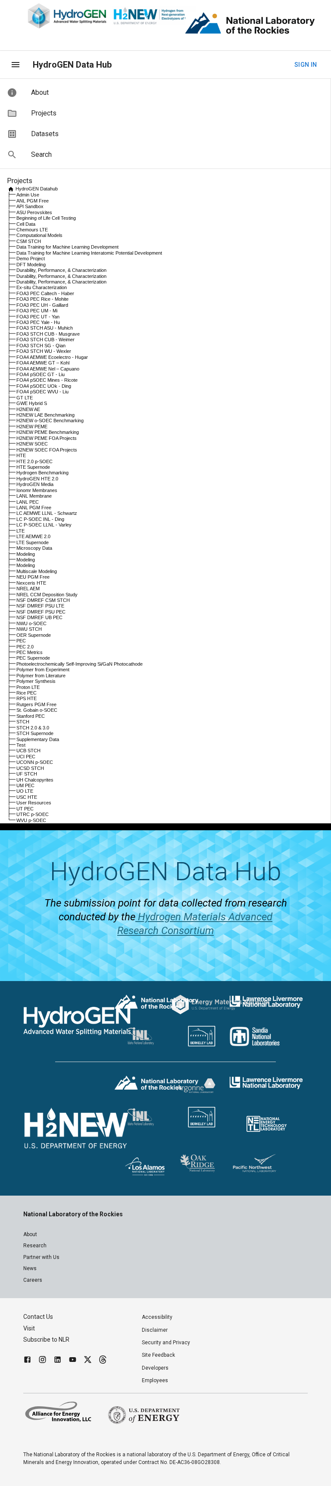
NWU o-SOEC (31, 623)
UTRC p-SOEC (32, 814)
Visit (29, 1328)
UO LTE (24, 791)
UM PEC (25, 785)
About (30, 1234)
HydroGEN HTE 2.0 (37, 478)
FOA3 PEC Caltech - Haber (45, 293)
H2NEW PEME (31, 426)
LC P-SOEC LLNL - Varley (44, 524)
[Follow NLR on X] (88, 1361)
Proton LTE (28, 687)
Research (35, 1246)
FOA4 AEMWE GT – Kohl (42, 362)
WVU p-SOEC (31, 820)
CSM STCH (28, 241)
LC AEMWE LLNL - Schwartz (46, 513)
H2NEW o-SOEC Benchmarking (50, 420)
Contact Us (38, 1316)
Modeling (25, 554)
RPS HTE (26, 698)
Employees (155, 1380)
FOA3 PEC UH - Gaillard (42, 305)
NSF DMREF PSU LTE (40, 605)
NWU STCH (29, 629)
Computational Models (39, 235)
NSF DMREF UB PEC (39, 617)
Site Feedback (158, 1355)
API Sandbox (30, 206)
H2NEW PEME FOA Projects (46, 438)
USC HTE (26, 797)
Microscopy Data (34, 548)
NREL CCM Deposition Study (47, 594)
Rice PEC (26, 692)
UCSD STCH (30, 768)
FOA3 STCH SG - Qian (41, 345)
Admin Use (27, 194)
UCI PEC (25, 756)
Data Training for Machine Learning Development (67, 246)
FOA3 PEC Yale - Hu (38, 322)
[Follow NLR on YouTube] (73, 1361)
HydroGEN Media (34, 484)
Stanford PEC (30, 716)
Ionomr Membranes (36, 490)
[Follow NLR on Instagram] (42, 1361)
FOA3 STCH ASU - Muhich (44, 327)
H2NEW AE (28, 409)
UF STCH (26, 773)
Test (20, 745)
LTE (20, 530)
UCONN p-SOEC (34, 762)
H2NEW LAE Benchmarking (45, 414)
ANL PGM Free (32, 200)
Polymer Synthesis (36, 681)
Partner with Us (41, 1257)
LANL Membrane (34, 495)
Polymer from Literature (41, 675)
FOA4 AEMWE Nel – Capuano (47, 368)
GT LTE (24, 397)
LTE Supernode (32, 542)
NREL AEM (28, 588)
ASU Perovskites (34, 212)
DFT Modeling (31, 264)
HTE (21, 455)
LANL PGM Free (33, 507)
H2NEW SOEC (32, 443)
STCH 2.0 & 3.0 (32, 727)
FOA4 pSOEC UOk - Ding (43, 386)
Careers (32, 1280)
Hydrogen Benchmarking (42, 472)
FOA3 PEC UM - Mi (36, 310)
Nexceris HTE (31, 583)
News (30, 1268)
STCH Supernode (34, 733)
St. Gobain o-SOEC (36, 710)
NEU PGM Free (33, 576)
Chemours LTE (32, 229)
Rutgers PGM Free (36, 704)
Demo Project (30, 258)
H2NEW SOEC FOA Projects (46, 449)
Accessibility (157, 1317)
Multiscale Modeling (36, 571)
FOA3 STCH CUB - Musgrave (48, 333)
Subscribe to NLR (46, 1339)
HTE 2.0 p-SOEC (34, 461)
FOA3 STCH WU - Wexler (43, 351)
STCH (22, 721)
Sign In (305, 64)
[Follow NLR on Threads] (103, 1361)
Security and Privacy (166, 1343)
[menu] (15, 64)
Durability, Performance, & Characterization (61, 270)
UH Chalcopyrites (34, 779)
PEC (21, 640)
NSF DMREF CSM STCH (43, 600)
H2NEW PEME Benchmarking (47, 432)
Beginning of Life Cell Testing (46, 218)
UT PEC (25, 808)
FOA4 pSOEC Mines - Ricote (47, 380)
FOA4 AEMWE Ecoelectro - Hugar (52, 357)
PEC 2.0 (25, 646)
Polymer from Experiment (42, 669)
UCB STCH (28, 750)
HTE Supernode (33, 467)
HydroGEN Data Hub (72, 64)
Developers (155, 1368)
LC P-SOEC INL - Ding (40, 519)
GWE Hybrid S (31, 403)
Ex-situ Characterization (41, 287)
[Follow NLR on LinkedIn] (57, 1361)
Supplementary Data (37, 739)
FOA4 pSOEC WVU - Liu (42, 391)
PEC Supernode (33, 657)
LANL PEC (27, 502)
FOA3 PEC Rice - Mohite (42, 299)
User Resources (33, 802)
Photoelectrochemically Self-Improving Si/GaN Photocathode (79, 664)
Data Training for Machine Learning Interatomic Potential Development (89, 252)
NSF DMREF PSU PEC (41, 611)
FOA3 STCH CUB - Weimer (45, 339)
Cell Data (25, 224)
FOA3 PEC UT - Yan (37, 316)
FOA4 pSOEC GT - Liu (40, 374)
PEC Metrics (29, 652)
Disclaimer (155, 1330)
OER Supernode (33, 635)
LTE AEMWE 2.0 (33, 536)
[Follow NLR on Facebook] (27, 1361)
